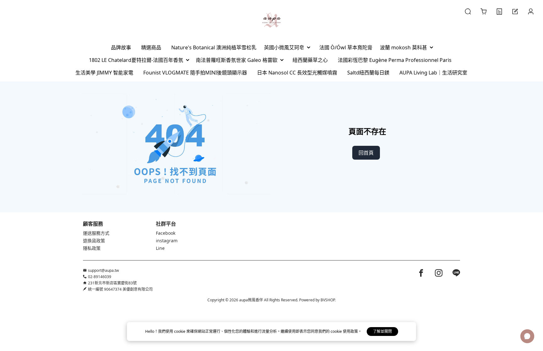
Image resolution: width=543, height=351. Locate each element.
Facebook (165, 233)
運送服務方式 (96, 233)
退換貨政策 (94, 241)
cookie (180, 331)
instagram (167, 241)
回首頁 (366, 152)
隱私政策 (92, 248)
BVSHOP (328, 300)
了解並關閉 (382, 331)
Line (160, 248)
